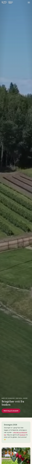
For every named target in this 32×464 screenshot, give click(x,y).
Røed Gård (7, 2)
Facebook (22, 435)
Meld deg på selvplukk (11, 411)
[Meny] (28, 2)
